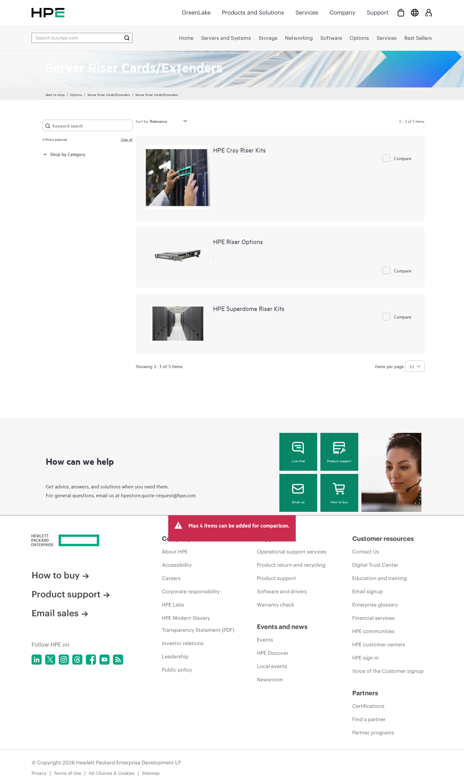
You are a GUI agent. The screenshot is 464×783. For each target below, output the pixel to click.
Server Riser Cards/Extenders (108, 94)
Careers (171, 578)
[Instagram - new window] (64, 659)
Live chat (298, 460)
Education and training (379, 578)
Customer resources (383, 538)
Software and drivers (282, 591)
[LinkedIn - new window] (37, 659)
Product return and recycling (291, 565)
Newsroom (270, 679)
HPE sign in (365, 657)
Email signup (367, 591)
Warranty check (275, 604)
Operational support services (291, 551)
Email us (298, 501)
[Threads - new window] (77, 659)
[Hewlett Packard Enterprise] (48, 12)
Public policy (177, 669)
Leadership (175, 656)
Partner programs (373, 732)
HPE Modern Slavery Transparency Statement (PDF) (198, 624)
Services (306, 12)
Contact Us (365, 551)
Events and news (282, 627)
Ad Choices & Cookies (111, 773)
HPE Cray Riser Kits (239, 150)
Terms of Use (67, 773)
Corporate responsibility (191, 591)
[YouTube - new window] (104, 659)
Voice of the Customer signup (388, 671)
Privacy (39, 773)
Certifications (368, 706)
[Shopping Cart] (401, 12)
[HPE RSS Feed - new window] (118, 659)
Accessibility (177, 565)
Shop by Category (67, 154)
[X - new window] (50, 659)
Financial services (373, 618)
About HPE (174, 551)
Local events (272, 666)
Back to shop (55, 94)
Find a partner (369, 719)
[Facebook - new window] (91, 659)
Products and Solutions (253, 12)
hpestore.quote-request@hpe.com (158, 495)
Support (377, 12)
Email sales (55, 613)
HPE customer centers (378, 644)
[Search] (127, 38)
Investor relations (183, 643)
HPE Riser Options (238, 241)
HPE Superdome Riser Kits (248, 308)
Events (265, 640)
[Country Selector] (415, 12)
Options (76, 94)
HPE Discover (273, 653)
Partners (365, 693)
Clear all (127, 139)
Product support (339, 460)
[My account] (428, 12)
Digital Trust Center (375, 565)
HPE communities (373, 631)
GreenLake (196, 12)
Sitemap (151, 773)
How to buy (339, 501)
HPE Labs (173, 604)
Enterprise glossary (375, 604)
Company (342, 12)
